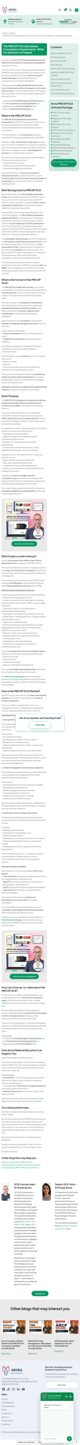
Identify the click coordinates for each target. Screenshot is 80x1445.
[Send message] (69, 1438)
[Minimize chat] (66, 1396)
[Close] (62, 716)
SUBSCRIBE (40, 725)
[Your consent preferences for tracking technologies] (76, 1441)
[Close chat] (70, 1396)
